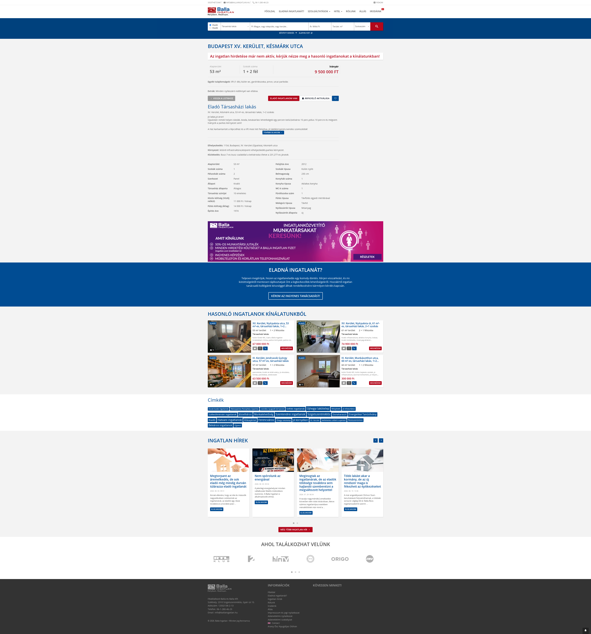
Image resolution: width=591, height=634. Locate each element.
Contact (275, 623)
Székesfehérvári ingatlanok (222, 414)
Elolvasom (216, 502)
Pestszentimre (355, 420)
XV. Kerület (315, 420)
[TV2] (251, 559)
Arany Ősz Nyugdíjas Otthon (282, 626)
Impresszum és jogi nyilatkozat (284, 612)
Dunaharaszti (340, 414)
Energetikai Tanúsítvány (362, 414)
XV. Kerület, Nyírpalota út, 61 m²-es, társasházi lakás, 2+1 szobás (361, 325)
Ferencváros (266, 420)
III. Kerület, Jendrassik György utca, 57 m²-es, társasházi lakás (271, 359)
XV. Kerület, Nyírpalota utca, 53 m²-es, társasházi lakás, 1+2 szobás (271, 326)
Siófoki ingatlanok (295, 408)
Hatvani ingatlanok (230, 420)
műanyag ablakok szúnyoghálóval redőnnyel (356, 341)
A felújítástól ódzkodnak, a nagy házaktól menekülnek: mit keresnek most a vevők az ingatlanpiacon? (362, 483)
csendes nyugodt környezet (272, 409)
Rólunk (351, 11)
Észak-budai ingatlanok (218, 409)
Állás (362, 11)
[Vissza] (375, 440)
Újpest (237, 425)
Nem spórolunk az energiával (223, 477)
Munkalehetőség (263, 414)
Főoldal (270, 11)
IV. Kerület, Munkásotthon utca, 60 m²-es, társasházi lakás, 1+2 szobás (360, 360)
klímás (255, 375)
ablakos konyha (365, 337)
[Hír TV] (281, 559)
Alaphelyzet (304, 33)
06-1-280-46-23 (260, 2)
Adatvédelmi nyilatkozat (280, 616)
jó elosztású (284, 372)
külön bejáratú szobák (364, 372)
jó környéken (300, 420)
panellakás (263, 375)
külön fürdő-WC (259, 337)
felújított (336, 408)
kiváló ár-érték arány (270, 372)
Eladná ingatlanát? (291, 11)
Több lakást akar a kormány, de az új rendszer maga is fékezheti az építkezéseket (317, 481)
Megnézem (286, 348)
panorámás (257, 372)
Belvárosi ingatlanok (220, 425)
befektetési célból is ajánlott (334, 420)
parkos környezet (275, 340)
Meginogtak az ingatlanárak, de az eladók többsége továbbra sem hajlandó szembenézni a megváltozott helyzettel (273, 483)
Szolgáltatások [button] (318, 11)
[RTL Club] (221, 559)
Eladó (215, 25)
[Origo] (340, 559)
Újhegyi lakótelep (318, 408)
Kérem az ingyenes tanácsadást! (295, 296)
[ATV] (369, 559)
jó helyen (373, 375)
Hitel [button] (337, 11)
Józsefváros (245, 414)
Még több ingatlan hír (294, 529)
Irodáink (376, 10)
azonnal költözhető (361, 375)
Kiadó (215, 27)
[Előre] (381, 440)
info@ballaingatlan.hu (236, 2)
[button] (586, 631)
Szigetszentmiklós (319, 414)
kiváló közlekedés (349, 340)
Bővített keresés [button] (287, 33)
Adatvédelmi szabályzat (280, 619)
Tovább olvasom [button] (272, 132)
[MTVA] (310, 559)
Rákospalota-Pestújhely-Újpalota (244, 409)
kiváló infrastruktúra (350, 337)
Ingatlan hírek (228, 440)
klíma (265, 340)
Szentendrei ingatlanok (290, 414)
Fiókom (378, 2)
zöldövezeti (272, 375)
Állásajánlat (250, 420)
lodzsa (374, 337)
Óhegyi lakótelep (283, 420)
